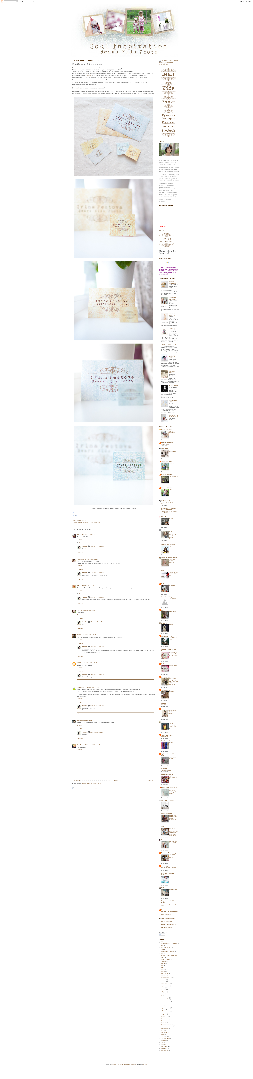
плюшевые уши (165, 690)
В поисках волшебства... (168, 918)
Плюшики (171, 742)
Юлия (78, 610)
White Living (164, 448)
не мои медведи (165, 1012)
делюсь (163, 967)
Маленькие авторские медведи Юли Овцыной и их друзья (169, 911)
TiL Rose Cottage (166, 888)
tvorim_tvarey (81, 687)
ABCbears (164, 571)
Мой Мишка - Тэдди (166, 741)
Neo (78, 585)
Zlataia (79, 534)
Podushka (79, 520)
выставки (163, 961)
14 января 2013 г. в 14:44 (93, 687)
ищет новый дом (165, 984)
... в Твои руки (165, 866)
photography (97, 522)
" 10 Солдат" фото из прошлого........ (173, 856)
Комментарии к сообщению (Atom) (91, 783)
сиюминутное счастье (167, 1026)
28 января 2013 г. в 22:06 (97, 646)
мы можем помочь (166, 1004)
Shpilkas (163, 703)
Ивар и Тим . (172, 585)
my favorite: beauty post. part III (173, 777)
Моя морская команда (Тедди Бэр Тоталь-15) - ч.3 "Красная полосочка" (173, 681)
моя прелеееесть (165, 1002)
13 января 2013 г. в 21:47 (88, 534)
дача (162, 965)
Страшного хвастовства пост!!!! (172, 356)
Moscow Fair (164, 1046)
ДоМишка (164, 664)
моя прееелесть (165, 1000)
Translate (172, 263)
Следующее (76, 780)
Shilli (78, 720)
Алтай (162, 949)
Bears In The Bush (166, 636)
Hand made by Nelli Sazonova (169, 787)
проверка (163, 704)
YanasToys (164, 768)
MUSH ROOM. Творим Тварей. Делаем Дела (123, 1064)
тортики (163, 1030)
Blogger (145, 1064)
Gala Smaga (164, 530)
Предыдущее (150, 780)
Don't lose (171, 624)
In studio (171, 518)
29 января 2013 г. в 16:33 (97, 622)
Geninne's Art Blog (166, 461)
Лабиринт (163, 992)
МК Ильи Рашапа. (174, 385)
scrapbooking (164, 1050)
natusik (79, 634)
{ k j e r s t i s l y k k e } (167, 800)
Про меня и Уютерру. (172, 371)
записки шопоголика (166, 977)
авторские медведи (166, 947)
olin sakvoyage (165, 677)
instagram (163, 1040)
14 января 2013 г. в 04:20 (89, 634)
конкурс (163, 988)
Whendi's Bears (165, 709)
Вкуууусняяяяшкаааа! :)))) (169, 344)
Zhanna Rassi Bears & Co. (168, 924)
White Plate (164, 722)
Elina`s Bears (165, 517)
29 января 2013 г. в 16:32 (97, 572)
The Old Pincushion (166, 921)
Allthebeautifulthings (167, 442)
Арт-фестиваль (173, 665)
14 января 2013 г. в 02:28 (88, 610)
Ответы (81, 543)
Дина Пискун (81, 745)
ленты (162, 994)
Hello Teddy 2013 (165, 1038)
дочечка (163, 970)
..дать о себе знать (166, 770)
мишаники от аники (166, 813)
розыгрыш (163, 1022)
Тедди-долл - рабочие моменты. (172, 561)
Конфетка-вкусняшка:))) (172, 282)
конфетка (163, 990)
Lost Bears (164, 623)
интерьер (163, 982)
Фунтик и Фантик (173, 476)
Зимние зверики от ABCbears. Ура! (173, 574)
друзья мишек (164, 973)
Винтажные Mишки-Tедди (168, 853)
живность (163, 976)
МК (161, 996)
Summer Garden (165, 444)
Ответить (79, 539)
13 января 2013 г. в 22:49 (91, 559)
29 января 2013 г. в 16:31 (97, 546)
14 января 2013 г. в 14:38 (90, 662)
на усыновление (165, 1008)
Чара (170, 489)
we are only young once (167, 774)
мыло (162, 1006)
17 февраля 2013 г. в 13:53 (92, 745)
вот (77, 88)
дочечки (163, 971)
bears (162, 1034)
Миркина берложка (166, 474)
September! (172, 463)
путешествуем (165, 1020)
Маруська (171, 691)
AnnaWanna (80, 559)
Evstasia (163, 826)
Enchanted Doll (165, 501)
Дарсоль (79, 662)
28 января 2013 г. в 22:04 (97, 705)
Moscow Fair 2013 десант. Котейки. (174, 415)
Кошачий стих (164, 736)
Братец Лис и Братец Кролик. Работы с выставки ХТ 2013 (173, 818)
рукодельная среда (166, 1024)
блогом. (89, 75)
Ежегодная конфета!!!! (172, 329)
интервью (163, 980)
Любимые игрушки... (167, 584)
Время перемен (173, 889)
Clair (170, 546)
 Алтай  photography (169, 943)
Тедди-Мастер (165, 1028)
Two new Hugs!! (173, 598)
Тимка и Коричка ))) (166, 914)
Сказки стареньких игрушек (169, 557)
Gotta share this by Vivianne (169, 597)
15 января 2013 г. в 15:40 (87, 720)
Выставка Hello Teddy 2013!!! (173, 298)
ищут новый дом (165, 986)
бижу (162, 953)
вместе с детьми (165, 959)
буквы (162, 957)
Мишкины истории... (167, 429)
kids (162, 1042)
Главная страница (113, 780)
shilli (162, 610)
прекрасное (85, 522)
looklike (163, 1044)
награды (163, 1010)
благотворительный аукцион (169, 955)
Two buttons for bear (167, 927)
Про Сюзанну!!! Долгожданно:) (173, 401)
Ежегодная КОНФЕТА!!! (172, 314)
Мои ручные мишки (166, 735)
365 (162, 945)
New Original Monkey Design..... (172, 712)
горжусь (80, 522)
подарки (163, 1014)
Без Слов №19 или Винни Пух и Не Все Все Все (173, 654)
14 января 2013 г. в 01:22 (87, 585)
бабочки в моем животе (167, 951)
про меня (91, 522)
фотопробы (164, 1032)
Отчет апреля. (173, 611)
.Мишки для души (166, 488)
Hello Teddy (164, 1036)
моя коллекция (165, 998)
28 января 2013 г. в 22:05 (97, 674)
